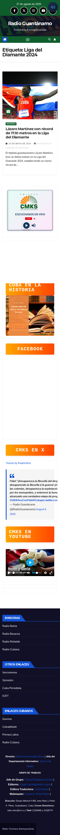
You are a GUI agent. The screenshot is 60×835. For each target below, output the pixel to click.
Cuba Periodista (11, 688)
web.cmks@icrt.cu (16, 810)
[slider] (15, 572)
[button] (49, 39)
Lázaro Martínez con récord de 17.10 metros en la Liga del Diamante (29, 133)
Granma (7, 719)
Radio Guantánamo (30, 23)
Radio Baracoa (11, 633)
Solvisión (7, 680)
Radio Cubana (10, 649)
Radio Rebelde (11, 641)
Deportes (11, 124)
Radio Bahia (9, 626)
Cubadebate (9, 726)
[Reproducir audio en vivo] (53, 7)
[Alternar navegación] (27, 39)
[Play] (26, 225)
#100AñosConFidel (21, 500)
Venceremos (9, 672)
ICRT (5, 696)
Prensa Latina (10, 734)
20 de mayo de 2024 (20, 144)
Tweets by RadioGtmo (18, 463)
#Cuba (37, 500)
